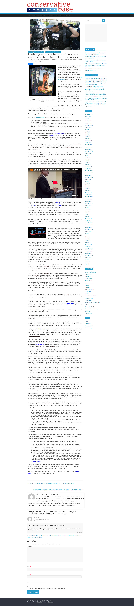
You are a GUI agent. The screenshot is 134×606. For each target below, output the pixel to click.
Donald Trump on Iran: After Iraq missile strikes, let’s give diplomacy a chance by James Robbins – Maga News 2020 (96, 80)
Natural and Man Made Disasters (92, 302)
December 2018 (88, 170)
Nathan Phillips (88, 300)
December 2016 (88, 222)
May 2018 (87, 186)
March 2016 (88, 242)
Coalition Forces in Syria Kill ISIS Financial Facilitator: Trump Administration (50, 483)
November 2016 (88, 225)
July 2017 (87, 207)
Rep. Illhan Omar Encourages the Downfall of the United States (95, 105)
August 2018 (88, 179)
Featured (40, 15)
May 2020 (87, 134)
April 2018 (87, 188)
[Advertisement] (96, 33)
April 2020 (87, 136)
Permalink (38, 521)
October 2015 (88, 253)
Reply (80, 532)
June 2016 (87, 235)
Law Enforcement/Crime (39, 51)
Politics (62, 15)
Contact (68, 15)
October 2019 (88, 149)
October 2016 (88, 227)
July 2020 (87, 129)
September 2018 (89, 177)
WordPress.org (88, 328)
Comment (29, 546)
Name (29, 566)
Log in (86, 321)
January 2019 (88, 168)
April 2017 (87, 214)
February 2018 (88, 192)
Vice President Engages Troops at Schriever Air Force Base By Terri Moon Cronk (58, 489)
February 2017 (88, 218)
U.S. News (46, 15)
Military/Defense (89, 298)
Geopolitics (87, 287)
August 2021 (88, 116)
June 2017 (87, 209)
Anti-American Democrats (66, 59)
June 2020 (87, 131)
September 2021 (89, 114)
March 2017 (88, 216)
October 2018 (88, 175)
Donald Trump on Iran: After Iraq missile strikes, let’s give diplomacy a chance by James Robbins (95, 83)
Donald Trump (88, 278)
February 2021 (88, 121)
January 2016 (88, 246)
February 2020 (88, 140)
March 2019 (88, 164)
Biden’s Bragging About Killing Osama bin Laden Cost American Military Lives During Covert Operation (96, 65)
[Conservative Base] (50, 2)
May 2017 (87, 212)
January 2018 (88, 194)
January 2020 (88, 142)
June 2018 (87, 183)
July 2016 (87, 233)
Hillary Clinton (88, 291)
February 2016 (88, 244)
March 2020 (88, 138)
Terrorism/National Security (55, 51)
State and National (89, 306)
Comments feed (88, 325)
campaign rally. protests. (90, 272)
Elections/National (89, 283)
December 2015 (88, 249)
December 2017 (88, 196)
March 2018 (88, 190)
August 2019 (88, 153)
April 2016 (87, 240)
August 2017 (88, 205)
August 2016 (88, 231)
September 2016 (89, 229)
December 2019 (88, 144)
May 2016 (87, 238)
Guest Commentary (89, 289)
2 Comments (55, 59)
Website (29, 582)
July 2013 (87, 264)
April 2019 (87, 162)
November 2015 (88, 251)
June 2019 (87, 157)
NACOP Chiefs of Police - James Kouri (44, 59)
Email (29, 574)
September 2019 (89, 151)
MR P (86, 93)
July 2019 (87, 155)
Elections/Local (88, 280)
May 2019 (87, 160)
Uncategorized (88, 313)
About (34, 15)
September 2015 (89, 255)
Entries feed (88, 323)
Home (29, 15)
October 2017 (88, 201)
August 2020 (88, 127)
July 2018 (87, 181)
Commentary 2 (88, 276)
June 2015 (87, 262)
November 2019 (88, 147)
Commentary (54, 15)
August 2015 (88, 257)
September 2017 (89, 203)
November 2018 (88, 173)
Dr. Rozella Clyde (74, 59)
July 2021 (87, 118)
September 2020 (89, 125)
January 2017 (88, 220)
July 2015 (87, 259)
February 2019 (88, 166)
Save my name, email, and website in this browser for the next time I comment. (46, 588)
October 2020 (88, 123)
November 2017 (88, 199)
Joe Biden (87, 293)
